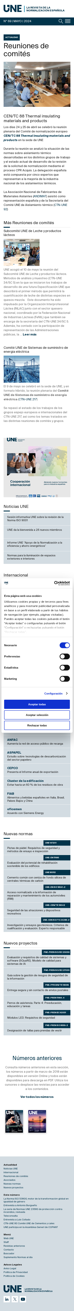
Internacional (11, 1172)
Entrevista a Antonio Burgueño (20, 1205)
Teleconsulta (11, 1216)
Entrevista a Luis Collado (17, 1220)
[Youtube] (23, 1299)
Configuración (53, 693)
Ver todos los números (37, 1097)
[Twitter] (15, 1299)
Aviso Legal (10, 1268)
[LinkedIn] (7, 1299)
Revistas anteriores (14, 1246)
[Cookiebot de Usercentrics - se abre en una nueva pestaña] (54, 583)
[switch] (65, 656)
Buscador (9, 1253)
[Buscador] (61, 21)
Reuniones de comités (16, 1176)
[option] (37, 467)
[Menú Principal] (67, 21)
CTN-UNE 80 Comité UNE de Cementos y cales (29, 1223)
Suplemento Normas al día (18, 1257)
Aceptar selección (37, 714)
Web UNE (9, 1238)
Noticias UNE (11, 1169)
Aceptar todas (37, 704)
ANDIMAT (40, 196)
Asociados (9, 1180)
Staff (6, 1242)
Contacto (9, 1250)
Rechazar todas (37, 725)
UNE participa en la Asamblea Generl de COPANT (31, 1227)
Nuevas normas (12, 1184)
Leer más (29, 334)
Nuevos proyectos (13, 1188)
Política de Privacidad (16, 1272)
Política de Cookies (14, 1276)
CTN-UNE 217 (28, 399)
